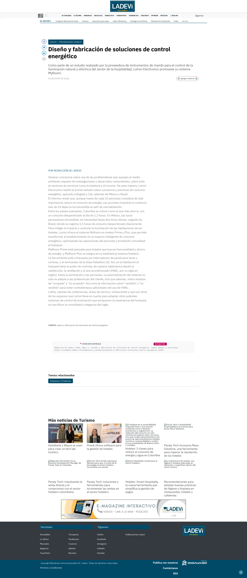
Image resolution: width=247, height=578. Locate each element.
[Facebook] (44, 41)
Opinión (154, 15)
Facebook (101, 539)
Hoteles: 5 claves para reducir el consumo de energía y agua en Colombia (142, 452)
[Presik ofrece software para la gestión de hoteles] (104, 433)
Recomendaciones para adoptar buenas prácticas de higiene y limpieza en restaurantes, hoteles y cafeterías (180, 488)
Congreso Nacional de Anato (67, 21)
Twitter (100, 534)
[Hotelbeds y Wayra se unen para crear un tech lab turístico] (65, 433)
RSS (175, 573)
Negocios (98, 15)
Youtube (101, 553)
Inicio (53, 42)
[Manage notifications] (241, 572)
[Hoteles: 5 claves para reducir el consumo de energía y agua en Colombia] (142, 435)
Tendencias (133, 15)
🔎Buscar (174, 15)
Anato (176, 21)
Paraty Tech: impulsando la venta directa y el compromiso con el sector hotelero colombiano (65, 487)
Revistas (164, 15)
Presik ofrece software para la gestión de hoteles (104, 446)
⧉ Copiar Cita (160, 344)
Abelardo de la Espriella (160, 21)
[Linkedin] (44, 53)
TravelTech (109, 15)
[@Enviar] (44, 59)
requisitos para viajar (100, 21)
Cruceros (145, 15)
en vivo (185, 21)
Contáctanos (170, 568)
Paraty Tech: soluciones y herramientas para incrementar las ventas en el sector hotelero (103, 487)
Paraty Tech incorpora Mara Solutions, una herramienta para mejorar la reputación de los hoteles (181, 450)
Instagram (102, 543)
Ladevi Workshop (119, 21)
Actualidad (66, 15)
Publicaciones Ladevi (135, 534)
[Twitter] (44, 47)
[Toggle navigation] (45, 15)
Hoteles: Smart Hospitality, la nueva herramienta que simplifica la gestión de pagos (142, 487)
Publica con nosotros (165, 562)
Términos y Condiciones (51, 567)
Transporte (121, 15)
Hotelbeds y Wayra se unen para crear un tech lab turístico (65, 448)
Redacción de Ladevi (67, 170)
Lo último (78, 15)
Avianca (85, 21)
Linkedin (101, 548)
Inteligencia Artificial (138, 21)
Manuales (88, 15)
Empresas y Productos (60, 381)
